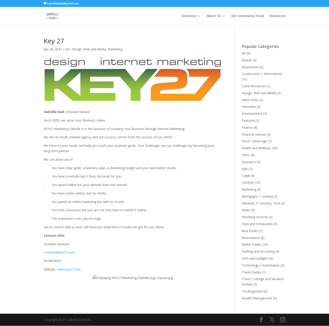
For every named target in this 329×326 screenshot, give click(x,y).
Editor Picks (250, 100)
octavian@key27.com (59, 252)
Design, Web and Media (89, 49)
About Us (214, 16)
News (246, 210)
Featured (248, 120)
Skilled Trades (252, 244)
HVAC (246, 155)
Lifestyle (248, 182)
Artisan (247, 60)
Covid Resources (254, 86)
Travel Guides (251, 272)
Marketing (115, 49)
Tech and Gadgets (255, 258)
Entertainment (252, 113)
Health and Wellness (256, 148)
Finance (247, 127)
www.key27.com (69, 269)
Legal (246, 175)
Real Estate (250, 231)
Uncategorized (252, 291)
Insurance (249, 162)
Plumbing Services (255, 217)
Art (68, 49)
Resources (277, 16)
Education (249, 106)
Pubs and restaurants (257, 224)
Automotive (250, 67)
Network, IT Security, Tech (261, 203)
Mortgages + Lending (257, 196)
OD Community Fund (247, 16)
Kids (245, 169)
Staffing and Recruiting (258, 251)
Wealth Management (257, 298)
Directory (189, 16)
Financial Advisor (254, 134)
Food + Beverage (254, 141)
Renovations (251, 238)
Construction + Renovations (262, 74)
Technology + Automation (261, 265)
